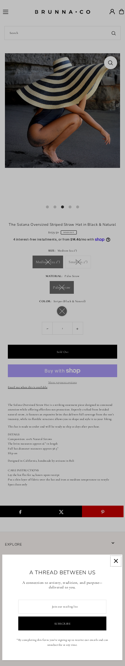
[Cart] (121, 11)
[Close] (116, 561)
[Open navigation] (16, 11)
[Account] (112, 11)
